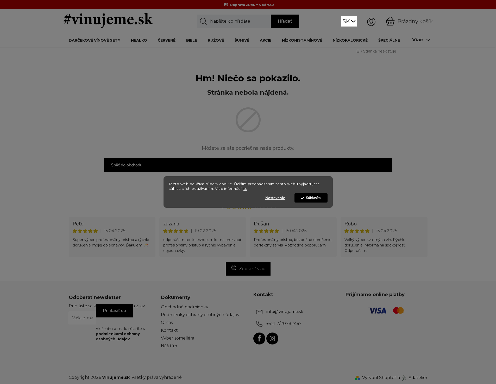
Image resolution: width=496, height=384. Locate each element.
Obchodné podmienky (184, 306)
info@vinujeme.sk (284, 311)
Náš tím (169, 345)
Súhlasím (313, 197)
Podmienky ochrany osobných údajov (200, 314)
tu (245, 189)
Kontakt (169, 330)
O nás (167, 322)
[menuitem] (94, 40)
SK (346, 21)
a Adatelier (413, 377)
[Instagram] (272, 338)
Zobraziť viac (252, 268)
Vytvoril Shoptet (379, 377)
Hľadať (285, 21)
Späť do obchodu (126, 165)
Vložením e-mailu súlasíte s (120, 334)
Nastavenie (275, 197)
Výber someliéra (177, 338)
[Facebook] (259, 338)
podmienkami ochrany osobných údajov (118, 336)
